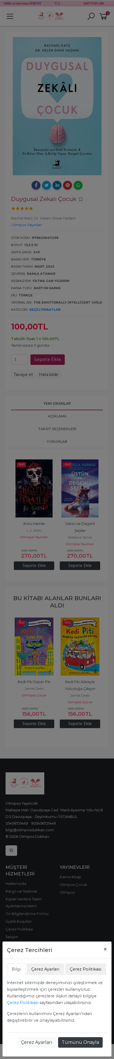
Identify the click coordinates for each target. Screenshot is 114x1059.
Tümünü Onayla (80, 1042)
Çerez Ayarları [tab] (45, 969)
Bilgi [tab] (16, 969)
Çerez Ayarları (36, 1042)
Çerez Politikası (22, 1002)
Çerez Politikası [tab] (85, 969)
